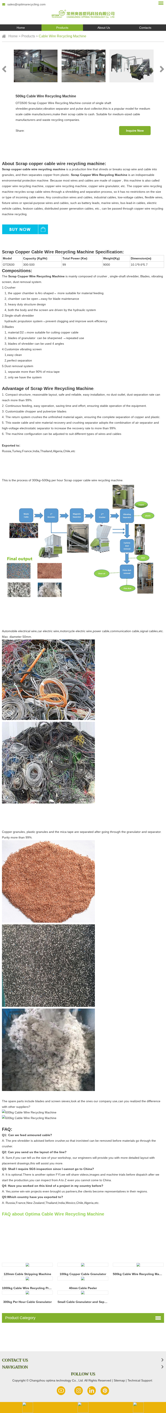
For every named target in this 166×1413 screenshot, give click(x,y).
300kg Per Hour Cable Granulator (27, 1302)
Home (21, 27)
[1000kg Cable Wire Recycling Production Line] (27, 1278)
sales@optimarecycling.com (26, 4)
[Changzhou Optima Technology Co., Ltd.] (83, 12)
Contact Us (15, 1360)
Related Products (21, 1252)
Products (62, 27)
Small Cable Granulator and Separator (85, 1302)
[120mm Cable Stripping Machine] (27, 1264)
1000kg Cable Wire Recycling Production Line (35, 1288)
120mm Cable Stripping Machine (27, 1274)
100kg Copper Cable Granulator (83, 1274)
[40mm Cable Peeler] (83, 1278)
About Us (103, 27)
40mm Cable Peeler (83, 1288)
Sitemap (120, 1380)
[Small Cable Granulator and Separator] (83, 1292)
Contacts (145, 27)
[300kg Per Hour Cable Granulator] (27, 1292)
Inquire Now (135, 130)
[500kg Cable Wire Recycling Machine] (138, 1264)
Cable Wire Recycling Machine (62, 36)
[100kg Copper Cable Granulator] (83, 1264)
